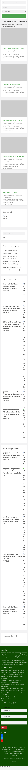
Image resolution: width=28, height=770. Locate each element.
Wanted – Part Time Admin (8, 688)
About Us (22, 747)
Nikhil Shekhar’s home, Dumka (12, 120)
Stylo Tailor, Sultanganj (7, 703)
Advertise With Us (7, 749)
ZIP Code (3, 720)
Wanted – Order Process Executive (10, 699)
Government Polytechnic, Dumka (13, 156)
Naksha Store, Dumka (10, 192)
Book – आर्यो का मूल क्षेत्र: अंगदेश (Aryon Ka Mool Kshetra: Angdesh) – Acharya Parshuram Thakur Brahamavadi (13, 672)
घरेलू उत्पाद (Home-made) (10, 258)
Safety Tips (14, 755)
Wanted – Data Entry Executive (9, 690)
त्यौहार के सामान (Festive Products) (12, 267)
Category (3, 714)
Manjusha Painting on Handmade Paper (12, 676)
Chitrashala (4, 697)
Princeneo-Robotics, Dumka (12, 84)
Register (23, 749)
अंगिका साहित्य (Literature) (10, 250)
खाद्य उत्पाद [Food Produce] (10, 256)
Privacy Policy (9, 753)
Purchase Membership (17, 751)
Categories (17, 749)
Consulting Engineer (8, 51)
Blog (4, 747)
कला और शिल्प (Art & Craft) (10, 253)
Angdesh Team (19, 51)
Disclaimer (16, 753)
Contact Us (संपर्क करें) (12, 747)
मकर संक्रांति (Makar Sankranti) (11, 270)
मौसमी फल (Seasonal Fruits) (10, 264)
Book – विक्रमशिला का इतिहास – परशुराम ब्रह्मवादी (12, 684)
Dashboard (7, 751)
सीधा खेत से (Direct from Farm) (11, 261)
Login (21, 753)
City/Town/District (6, 707)
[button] (0, 769)
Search (14, 16)
